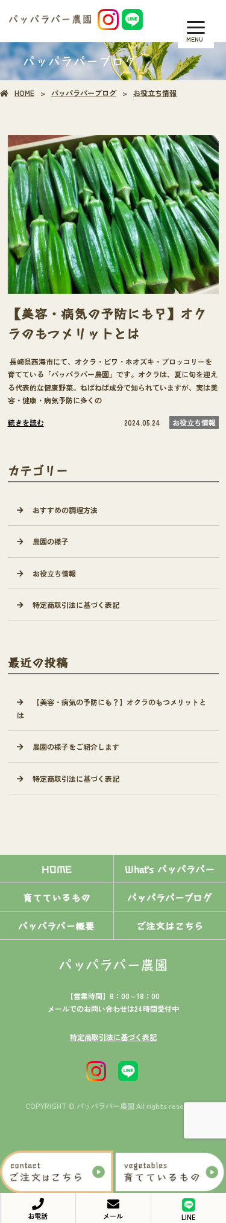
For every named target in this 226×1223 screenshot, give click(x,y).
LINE (188, 1217)
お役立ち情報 (155, 93)
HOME (24, 93)
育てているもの (56, 897)
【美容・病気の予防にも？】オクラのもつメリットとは (111, 708)
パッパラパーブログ (83, 93)
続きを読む (26, 422)
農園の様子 (51, 541)
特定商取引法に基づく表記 (76, 604)
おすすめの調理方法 (65, 510)
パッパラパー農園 (113, 964)
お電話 (38, 1216)
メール (113, 1216)
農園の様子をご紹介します (76, 746)
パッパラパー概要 (56, 925)
